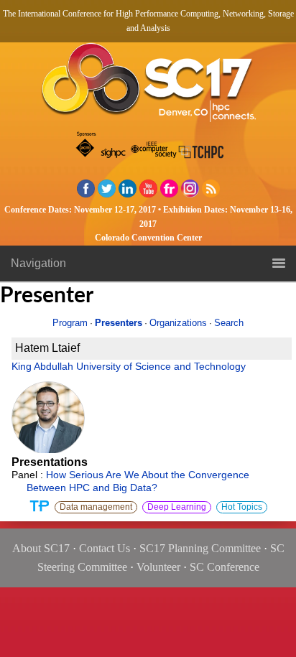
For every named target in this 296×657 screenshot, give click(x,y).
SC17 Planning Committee (200, 548)
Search (229, 322)
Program (70, 322)
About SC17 (41, 548)
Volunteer (158, 567)
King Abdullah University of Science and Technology (128, 366)
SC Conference (224, 567)
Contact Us (104, 548)
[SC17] (148, 86)
